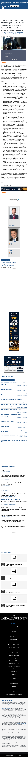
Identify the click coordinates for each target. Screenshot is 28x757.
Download (15, 60)
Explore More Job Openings (6, 267)
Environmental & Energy (14, 660)
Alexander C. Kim (12, 496)
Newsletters (14, 631)
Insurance (14, 678)
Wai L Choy (4, 516)
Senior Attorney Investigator (8, 265)
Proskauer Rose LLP (9, 33)
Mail (13, 60)
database (3, 707)
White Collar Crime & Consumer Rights (14, 694)
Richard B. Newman (5, 479)
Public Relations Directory (14, 636)
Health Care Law (14, 671)
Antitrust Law (14, 642)
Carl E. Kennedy (5, 496)
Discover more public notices (6, 445)
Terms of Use (4, 704)
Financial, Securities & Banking (14, 666)
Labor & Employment (14, 683)
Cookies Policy (4, 3)
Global (14, 668)
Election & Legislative (14, 658)
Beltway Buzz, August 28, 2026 (8, 489)
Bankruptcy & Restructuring (14, 644)
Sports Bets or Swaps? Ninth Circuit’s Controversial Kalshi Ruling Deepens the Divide (13, 494)
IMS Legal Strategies (6, 485)
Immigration (14, 674)
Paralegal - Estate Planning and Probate (10, 264)
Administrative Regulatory (9, 54)
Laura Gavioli (11, 511)
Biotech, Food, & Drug (14, 647)
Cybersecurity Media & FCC (14, 655)
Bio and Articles (12, 225)
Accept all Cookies (5, 6)
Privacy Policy (10, 704)
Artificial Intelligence (14, 639)
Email (11, 221)
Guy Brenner (4, 529)
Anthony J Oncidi (5, 504)
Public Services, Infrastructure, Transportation (14, 688)
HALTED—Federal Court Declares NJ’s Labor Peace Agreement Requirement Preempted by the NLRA (12, 521)
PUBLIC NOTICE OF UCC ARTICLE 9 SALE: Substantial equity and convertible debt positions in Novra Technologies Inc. (13, 399)
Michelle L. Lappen (14, 250)
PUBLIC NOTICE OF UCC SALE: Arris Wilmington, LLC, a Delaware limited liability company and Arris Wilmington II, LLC (14, 440)
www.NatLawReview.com (6, 708)
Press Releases (14, 634)
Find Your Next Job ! (5, 260)
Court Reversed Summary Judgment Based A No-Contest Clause (14, 469)
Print (11, 60)
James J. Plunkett (5, 490)
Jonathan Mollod (10, 516)
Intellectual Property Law (14, 680)
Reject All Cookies (15, 6)
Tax (14, 691)
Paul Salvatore (4, 522)
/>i (17, 60)
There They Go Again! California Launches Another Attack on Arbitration (14, 502)
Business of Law (14, 650)
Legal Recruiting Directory (14, 628)
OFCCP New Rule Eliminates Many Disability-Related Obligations (13, 527)
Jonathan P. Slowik (15, 32)
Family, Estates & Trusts (14, 663)
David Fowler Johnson (6, 471)
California (6, 56)
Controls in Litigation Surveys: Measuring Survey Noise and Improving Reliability (13, 483)
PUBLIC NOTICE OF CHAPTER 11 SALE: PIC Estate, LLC (13, 435)
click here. (6, 749)
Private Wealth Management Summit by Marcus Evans (15, 565)
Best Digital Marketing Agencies (14, 626)
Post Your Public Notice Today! (7, 379)
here (5, 67)
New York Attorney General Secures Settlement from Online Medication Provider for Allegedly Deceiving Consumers (13, 477)
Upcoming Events (6, 552)
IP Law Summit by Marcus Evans (13, 592)
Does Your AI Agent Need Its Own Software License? (13, 515)
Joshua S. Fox (10, 522)
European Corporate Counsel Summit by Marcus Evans (15, 606)
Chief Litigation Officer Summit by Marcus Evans (15, 578)
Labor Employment (8, 53)
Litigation (14, 686)
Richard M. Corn (5, 511)
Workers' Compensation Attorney (9, 262)
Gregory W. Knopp (7, 32)
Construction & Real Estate (14, 652)
